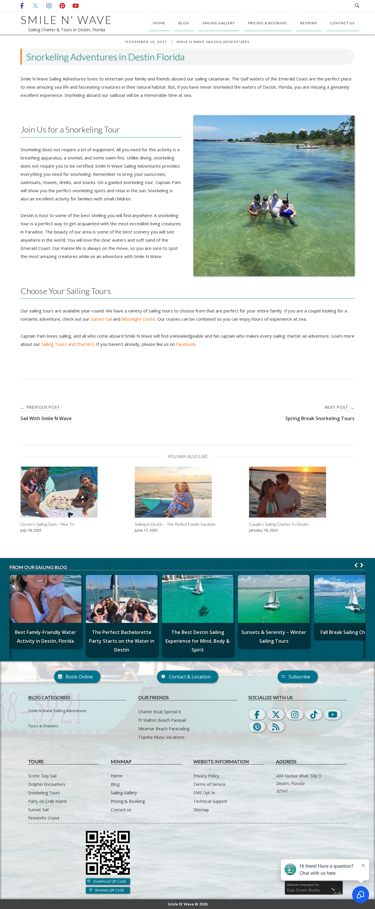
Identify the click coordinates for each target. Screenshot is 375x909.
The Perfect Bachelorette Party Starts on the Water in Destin (121, 641)
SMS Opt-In (204, 792)
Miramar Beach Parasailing (163, 728)
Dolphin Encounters (46, 784)
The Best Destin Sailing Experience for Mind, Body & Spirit (198, 641)
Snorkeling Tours (44, 792)
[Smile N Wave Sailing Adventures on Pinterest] (62, 6)
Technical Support (210, 801)
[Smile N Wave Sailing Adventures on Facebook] (22, 6)
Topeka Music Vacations (161, 737)
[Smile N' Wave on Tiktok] (313, 714)
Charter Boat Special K (159, 711)
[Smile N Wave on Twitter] (275, 714)
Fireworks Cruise (43, 818)
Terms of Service (209, 784)
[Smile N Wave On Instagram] (295, 714)
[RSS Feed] (275, 726)
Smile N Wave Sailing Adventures (213, 41)
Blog (183, 23)
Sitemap (201, 809)
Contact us (342, 23)
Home (159, 23)
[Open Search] (356, 5)
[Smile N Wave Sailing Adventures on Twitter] (35, 6)
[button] (361, 565)
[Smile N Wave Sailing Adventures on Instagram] (49, 6)
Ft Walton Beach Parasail (162, 720)
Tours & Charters (43, 725)
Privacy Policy (206, 776)
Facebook (185, 344)
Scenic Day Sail (42, 776)
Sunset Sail (101, 319)
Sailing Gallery (218, 23)
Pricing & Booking (267, 23)
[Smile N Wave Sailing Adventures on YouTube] (75, 6)
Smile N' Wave (66, 19)
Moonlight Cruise (138, 319)
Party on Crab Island (47, 801)
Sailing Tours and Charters (67, 344)
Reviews (308, 23)
